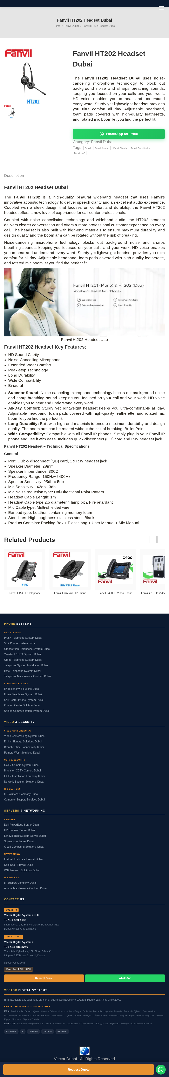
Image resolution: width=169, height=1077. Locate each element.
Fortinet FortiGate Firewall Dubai (23, 859)
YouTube (47, 1031)
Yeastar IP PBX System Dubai (22, 654)
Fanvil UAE (79, 153)
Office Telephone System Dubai (23, 659)
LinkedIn (33, 1031)
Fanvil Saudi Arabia (141, 148)
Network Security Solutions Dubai (24, 781)
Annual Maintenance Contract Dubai (25, 888)
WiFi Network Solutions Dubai (22, 870)
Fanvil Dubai (102, 142)
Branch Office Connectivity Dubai (24, 747)
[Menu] (161, 8)
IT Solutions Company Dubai (21, 794)
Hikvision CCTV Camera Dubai (22, 770)
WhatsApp (125, 978)
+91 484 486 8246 (16, 947)
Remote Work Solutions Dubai (22, 752)
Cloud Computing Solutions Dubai (24, 846)
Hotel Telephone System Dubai (22, 671)
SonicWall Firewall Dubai (19, 864)
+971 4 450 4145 (15, 920)
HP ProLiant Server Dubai (19, 830)
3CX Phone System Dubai (19, 643)
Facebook (11, 1031)
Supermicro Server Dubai (19, 841)
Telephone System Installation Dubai (26, 665)
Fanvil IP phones (96, 434)
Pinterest (62, 1031)
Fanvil (88, 148)
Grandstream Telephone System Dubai (27, 649)
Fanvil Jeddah (102, 148)
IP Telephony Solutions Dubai (21, 688)
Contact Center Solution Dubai (22, 705)
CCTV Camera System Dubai (21, 765)
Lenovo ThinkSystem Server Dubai (25, 835)
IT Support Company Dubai (20, 882)
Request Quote (78, 1069)
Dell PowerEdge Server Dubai (21, 824)
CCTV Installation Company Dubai (24, 776)
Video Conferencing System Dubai (24, 736)
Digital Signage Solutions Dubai (23, 741)
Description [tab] (14, 175)
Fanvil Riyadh (120, 148)
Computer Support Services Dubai (24, 799)
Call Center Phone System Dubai (23, 700)
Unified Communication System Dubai (26, 710)
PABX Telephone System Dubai (23, 637)
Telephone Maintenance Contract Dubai (27, 676)
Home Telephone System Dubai (23, 694)
